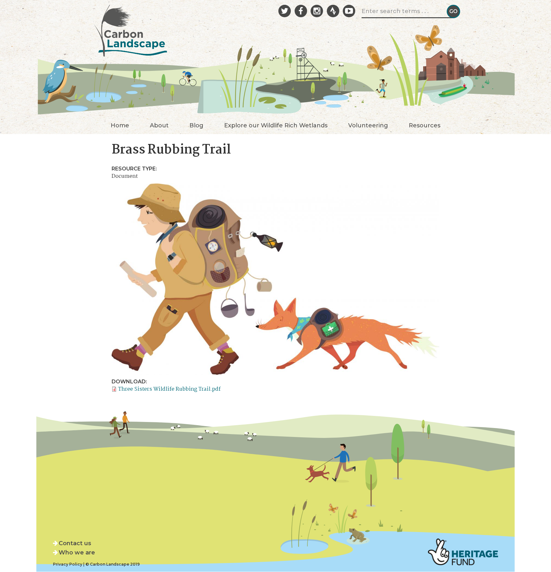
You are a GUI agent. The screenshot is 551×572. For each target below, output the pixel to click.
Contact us (75, 543)
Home (120, 126)
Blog (196, 126)
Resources (424, 126)
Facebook (301, 11)
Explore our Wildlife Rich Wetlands (275, 126)
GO (453, 11)
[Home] (130, 29)
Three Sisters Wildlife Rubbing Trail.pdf (169, 389)
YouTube (349, 11)
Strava (333, 11)
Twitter (284, 11)
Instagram (317, 11)
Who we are (77, 552)
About (159, 126)
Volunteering (368, 126)
